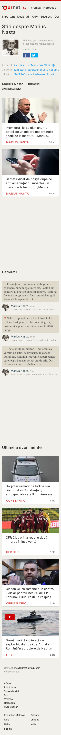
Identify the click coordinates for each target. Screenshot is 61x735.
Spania (8, 728)
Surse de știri (11, 691)
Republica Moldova (14, 715)
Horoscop (49, 7)
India (33, 724)
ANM (35, 16)
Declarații (9, 272)
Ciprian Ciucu (17, 603)
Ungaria (34, 719)
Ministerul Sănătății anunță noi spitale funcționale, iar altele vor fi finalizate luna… (36, 69)
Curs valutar (11, 706)
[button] (26, 55)
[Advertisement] (30, 235)
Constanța (15, 500)
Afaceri (8, 683)
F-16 (9, 654)
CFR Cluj (13, 552)
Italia (6, 719)
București (46, 16)
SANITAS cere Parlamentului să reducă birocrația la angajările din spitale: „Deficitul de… (36, 74)
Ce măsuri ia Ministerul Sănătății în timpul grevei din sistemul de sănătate (36, 65)
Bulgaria (34, 715)
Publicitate (10, 687)
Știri (25, 7)
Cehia (7, 724)
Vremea (36, 7)
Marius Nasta (17, 142)
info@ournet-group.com (27, 667)
